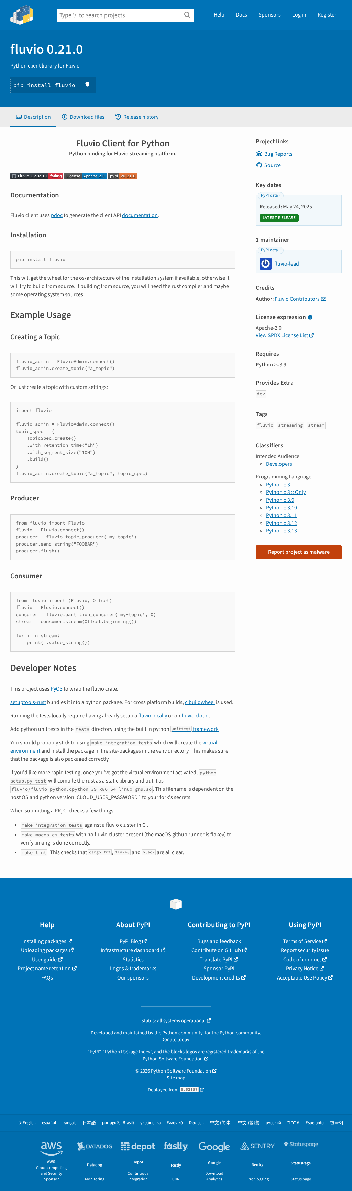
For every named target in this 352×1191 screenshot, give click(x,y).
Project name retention (44, 968)
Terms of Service (302, 941)
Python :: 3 (278, 484)
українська (150, 1123)
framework (195, 729)
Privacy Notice (302, 968)
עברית (293, 1123)
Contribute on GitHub (216, 950)
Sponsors (269, 15)
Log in (299, 15)
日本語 (89, 1123)
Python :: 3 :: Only (286, 492)
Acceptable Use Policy (302, 978)
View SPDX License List (282, 335)
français (69, 1123)
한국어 (336, 1123)
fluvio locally (152, 715)
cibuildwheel (200, 702)
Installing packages (44, 941)
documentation (140, 215)
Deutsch (196, 1123)
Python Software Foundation (173, 1059)
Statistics (133, 959)
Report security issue (305, 950)
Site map (176, 1077)
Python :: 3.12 (281, 523)
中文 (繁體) (249, 1123)
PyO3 (57, 689)
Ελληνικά (175, 1123)
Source (272, 165)
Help (219, 15)
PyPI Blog (130, 941)
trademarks (239, 1051)
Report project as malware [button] (299, 552)
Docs (241, 15)
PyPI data (269, 195)
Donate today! (176, 1039)
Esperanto (315, 1123)
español (49, 1123)
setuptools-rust (28, 702)
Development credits (216, 978)
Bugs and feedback (219, 941)
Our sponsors (133, 978)
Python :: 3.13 (281, 531)
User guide (44, 959)
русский (273, 1123)
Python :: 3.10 (281, 507)
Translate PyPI (216, 959)
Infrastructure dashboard (130, 950)
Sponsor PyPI (219, 968)
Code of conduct (302, 959)
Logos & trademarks (133, 968)
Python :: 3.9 (280, 500)
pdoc (57, 215)
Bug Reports (278, 154)
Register (327, 15)
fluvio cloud (195, 715)
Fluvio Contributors (297, 299)
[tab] (33, 117)
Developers (279, 464)
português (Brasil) (118, 1123)
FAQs (47, 978)
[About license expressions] (310, 317)
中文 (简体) (221, 1123)
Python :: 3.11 (281, 515)
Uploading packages (44, 950)
